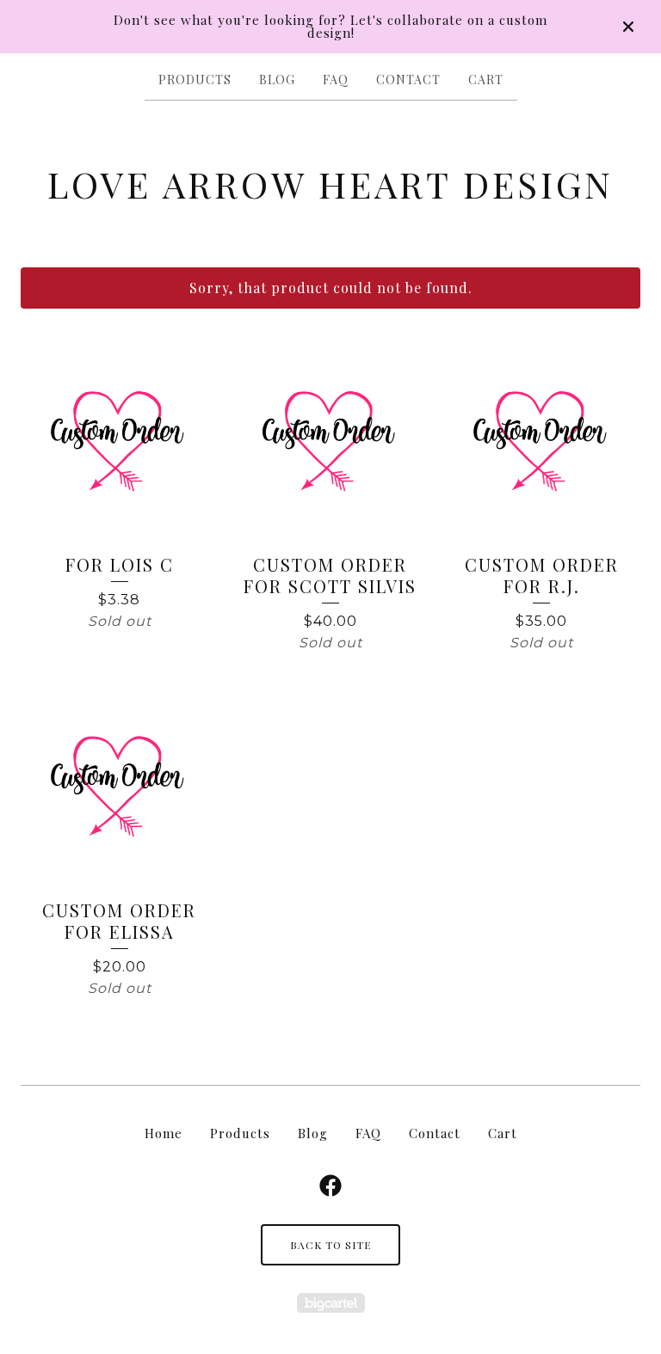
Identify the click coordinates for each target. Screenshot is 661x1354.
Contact (408, 79)
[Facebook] (330, 1185)
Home (163, 1133)
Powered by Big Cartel (331, 1303)
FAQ (336, 79)
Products (195, 79)
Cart (485, 79)
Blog (277, 79)
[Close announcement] (628, 27)
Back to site (330, 1245)
